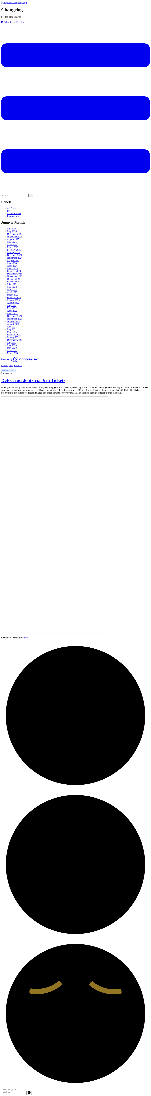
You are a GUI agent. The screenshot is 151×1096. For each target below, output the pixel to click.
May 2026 (12, 231)
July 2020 (11, 342)
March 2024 (12, 268)
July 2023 (11, 284)
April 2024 (12, 265)
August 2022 (13, 303)
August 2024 (13, 260)
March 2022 (12, 313)
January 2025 (13, 252)
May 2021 (12, 329)
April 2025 (12, 244)
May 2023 (12, 289)
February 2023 (14, 297)
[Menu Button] (75, 192)
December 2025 (14, 234)
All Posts (11, 208)
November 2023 (14, 276)
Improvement (13, 216)
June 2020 (12, 345)
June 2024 (12, 263)
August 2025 (13, 239)
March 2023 (12, 295)
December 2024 (14, 255)
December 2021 (14, 316)
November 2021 (14, 318)
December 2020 (14, 340)
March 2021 (12, 332)
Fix (8, 211)
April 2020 (12, 350)
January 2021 (13, 337)
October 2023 (13, 279)
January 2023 (13, 300)
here (26, 637)
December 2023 (14, 273)
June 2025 (12, 242)
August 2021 (13, 324)
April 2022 (12, 311)
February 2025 (14, 250)
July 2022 (11, 305)
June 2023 (12, 287)
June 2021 (12, 326)
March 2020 (12, 353)
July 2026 (11, 228)
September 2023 (14, 281)
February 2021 (14, 334)
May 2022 (12, 308)
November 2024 (14, 258)
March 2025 (12, 247)
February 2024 (14, 271)
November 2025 (14, 236)
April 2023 (12, 292)
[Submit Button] (30, 195)
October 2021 (13, 321)
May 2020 (12, 348)
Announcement (14, 213)
